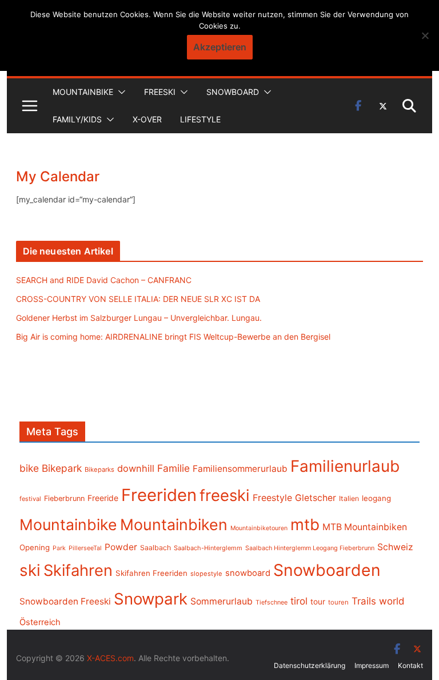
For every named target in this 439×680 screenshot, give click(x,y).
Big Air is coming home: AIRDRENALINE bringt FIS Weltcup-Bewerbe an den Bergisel (173, 336)
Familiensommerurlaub (240, 468)
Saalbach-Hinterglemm (208, 548)
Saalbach (155, 547)
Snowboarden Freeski (65, 601)
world (392, 601)
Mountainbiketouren (259, 528)
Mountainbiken (174, 524)
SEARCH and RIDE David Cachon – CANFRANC (103, 280)
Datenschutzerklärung (309, 665)
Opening (34, 547)
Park (59, 548)
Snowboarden (327, 570)
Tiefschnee (272, 602)
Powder (121, 547)
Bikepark (62, 468)
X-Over (147, 119)
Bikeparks (99, 470)
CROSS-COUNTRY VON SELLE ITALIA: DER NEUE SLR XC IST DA (138, 299)
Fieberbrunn (64, 498)
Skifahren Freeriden (151, 573)
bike (29, 468)
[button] (119, 92)
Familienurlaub (345, 466)
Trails (364, 601)
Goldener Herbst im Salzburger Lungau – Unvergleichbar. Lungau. (139, 318)
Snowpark (150, 599)
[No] (424, 35)
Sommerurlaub (221, 601)
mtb (305, 524)
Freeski (159, 92)
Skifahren (78, 570)
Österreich (40, 622)
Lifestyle (200, 119)
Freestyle (272, 497)
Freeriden (159, 495)
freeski (224, 495)
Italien (349, 498)
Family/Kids (77, 119)
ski (30, 570)
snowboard (247, 573)
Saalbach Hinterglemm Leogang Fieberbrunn (309, 548)
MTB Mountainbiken (364, 527)
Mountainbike (83, 92)
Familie (173, 468)
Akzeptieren (219, 47)
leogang (376, 498)
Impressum (371, 665)
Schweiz (395, 547)
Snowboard (232, 92)
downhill (135, 468)
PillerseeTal (85, 548)
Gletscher (315, 497)
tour (317, 601)
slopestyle (206, 574)
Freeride (102, 498)
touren (338, 602)
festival (30, 499)
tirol (299, 601)
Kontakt (410, 665)
